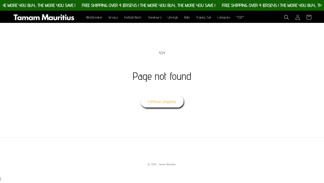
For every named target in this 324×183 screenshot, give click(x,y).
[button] (286, 17)
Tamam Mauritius (167, 164)
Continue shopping (162, 101)
